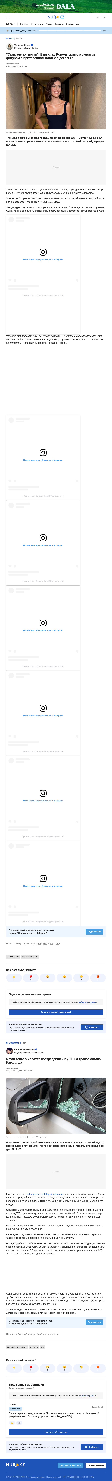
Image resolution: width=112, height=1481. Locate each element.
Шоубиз (10, 24)
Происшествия (72, 24)
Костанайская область (17, 1347)
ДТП (24, 1043)
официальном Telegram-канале (45, 1194)
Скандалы (59, 24)
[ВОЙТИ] (104, 17)
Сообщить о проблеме (70, 1466)
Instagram (93, 1027)
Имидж (49, 24)
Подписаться (94, 932)
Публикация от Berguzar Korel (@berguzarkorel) (43, 295)
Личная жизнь (37, 24)
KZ (97, 17)
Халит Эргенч (13, 957)
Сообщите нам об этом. (49, 943)
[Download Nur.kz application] (56, 6)
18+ (42, 1347)
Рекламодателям (96, 1466)
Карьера (24, 24)
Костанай (34, 1347)
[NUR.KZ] (56, 17)
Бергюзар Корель (30, 957)
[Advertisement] (56, 167)
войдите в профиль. (88, 1002)
